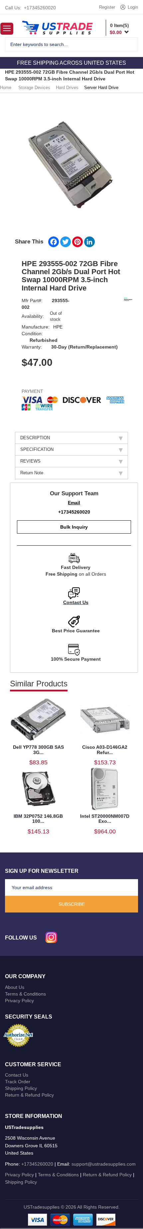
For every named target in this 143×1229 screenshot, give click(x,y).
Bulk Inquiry (74, 527)
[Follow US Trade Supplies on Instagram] (51, 937)
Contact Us (75, 602)
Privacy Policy (19, 1000)
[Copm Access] (57, 27)
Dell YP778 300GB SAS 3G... (38, 749)
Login (133, 7)
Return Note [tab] (31, 472)
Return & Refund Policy (29, 1095)
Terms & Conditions (25, 994)
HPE (58, 327)
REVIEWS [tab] (30, 461)
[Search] (129, 44)
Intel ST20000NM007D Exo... (104, 818)
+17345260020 (40, 7)
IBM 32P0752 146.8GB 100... (38, 818)
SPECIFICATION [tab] (37, 449)
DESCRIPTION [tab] (35, 437)
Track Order (17, 1081)
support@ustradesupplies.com (104, 1164)
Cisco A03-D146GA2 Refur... (104, 749)
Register (107, 7)
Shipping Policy (21, 1088)
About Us (14, 987)
